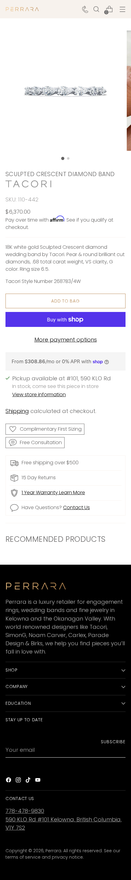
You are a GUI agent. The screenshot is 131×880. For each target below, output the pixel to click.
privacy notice (67, 857)
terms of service (23, 857)
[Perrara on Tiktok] (28, 781)
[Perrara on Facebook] (9, 781)
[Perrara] (22, 9)
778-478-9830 (24, 811)
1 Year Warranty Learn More (53, 492)
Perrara (53, 851)
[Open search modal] (96, 9)
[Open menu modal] (122, 9)
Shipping (17, 411)
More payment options (65, 339)
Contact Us (76, 507)
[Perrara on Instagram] (19, 781)
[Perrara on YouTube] (38, 781)
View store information (39, 394)
